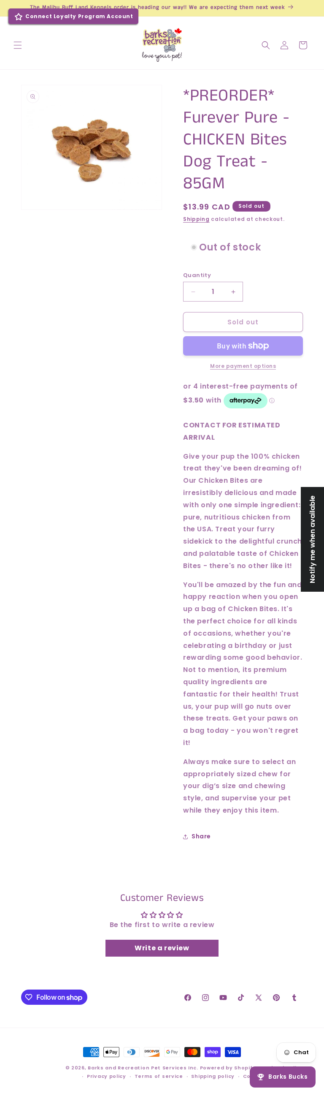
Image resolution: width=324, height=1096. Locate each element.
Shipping (196, 219)
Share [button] (201, 836)
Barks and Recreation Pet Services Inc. (143, 1067)
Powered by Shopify (228, 1067)
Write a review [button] (162, 948)
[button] (17, 45)
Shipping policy (213, 1076)
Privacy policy (106, 1076)
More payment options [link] (243, 366)
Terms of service (159, 1076)
